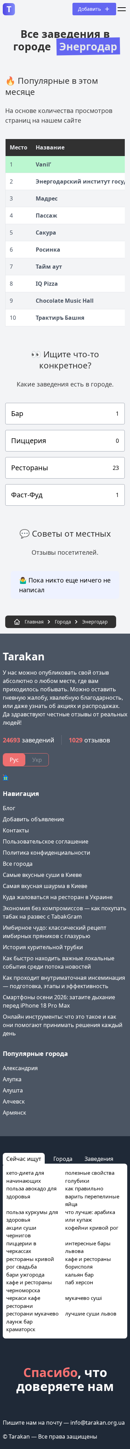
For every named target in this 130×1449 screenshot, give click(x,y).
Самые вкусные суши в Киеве (42, 875)
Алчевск (14, 1101)
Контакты (16, 830)
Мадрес (47, 198)
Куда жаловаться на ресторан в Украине (58, 897)
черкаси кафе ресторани (23, 1301)
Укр (37, 760)
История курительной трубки (43, 947)
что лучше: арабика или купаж (90, 1215)
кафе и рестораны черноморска (29, 1286)
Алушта (13, 1090)
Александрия (20, 1068)
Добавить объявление (33, 819)
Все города (18, 864)
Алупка (12, 1079)
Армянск (14, 1112)
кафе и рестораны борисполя (88, 1262)
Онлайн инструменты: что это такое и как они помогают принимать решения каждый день (62, 1025)
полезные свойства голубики (89, 1176)
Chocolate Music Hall (65, 300)
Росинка (48, 249)
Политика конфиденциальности (46, 852)
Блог (9, 808)
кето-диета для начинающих (25, 1176)
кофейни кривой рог (92, 1227)
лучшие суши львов (90, 1313)
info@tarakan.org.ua (97, 1422)
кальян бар (79, 1274)
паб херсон (79, 1282)
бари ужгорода (25, 1274)
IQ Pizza (47, 283)
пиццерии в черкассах (21, 1247)
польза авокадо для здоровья (31, 1192)
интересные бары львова (88, 1247)
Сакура (46, 232)
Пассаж (46, 215)
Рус (14, 760)
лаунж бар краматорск (20, 1325)
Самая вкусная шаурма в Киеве (45, 886)
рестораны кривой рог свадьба (30, 1262)
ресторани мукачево (32, 1313)
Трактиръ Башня (60, 317)
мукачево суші (83, 1297)
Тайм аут (49, 266)
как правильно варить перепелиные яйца (92, 1196)
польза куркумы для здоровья (32, 1215)
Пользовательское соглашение (45, 841)
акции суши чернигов (21, 1231)
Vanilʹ (43, 164)
